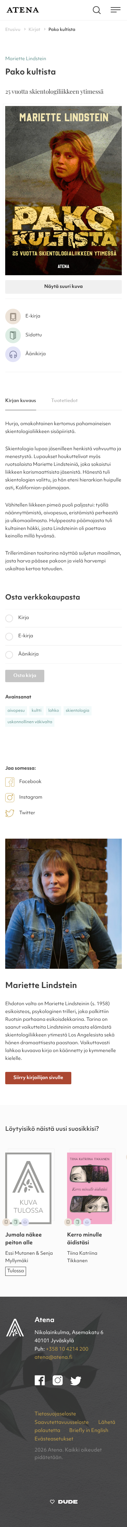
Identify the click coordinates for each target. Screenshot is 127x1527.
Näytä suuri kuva (63, 286)
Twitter (27, 813)
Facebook (30, 781)
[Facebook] (43, 1384)
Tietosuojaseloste (55, 1414)
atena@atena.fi (53, 1357)
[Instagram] (61, 1384)
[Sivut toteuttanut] (64, 1503)
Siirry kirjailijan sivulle (38, 1077)
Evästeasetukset (54, 1439)
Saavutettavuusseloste (62, 1422)
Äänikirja (28, 654)
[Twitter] (79, 1384)
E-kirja (25, 636)
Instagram (30, 797)
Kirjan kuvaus (20, 401)
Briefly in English (88, 1430)
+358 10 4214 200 (67, 1349)
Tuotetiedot (64, 401)
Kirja (23, 617)
